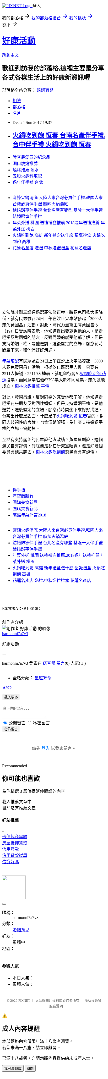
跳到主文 (10, 55)
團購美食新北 (25, 509)
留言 (60, 663)
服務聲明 (56, 1006)
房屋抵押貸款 (14, 843)
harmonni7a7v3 (15, 633)
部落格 (19, 107)
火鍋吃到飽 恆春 (72, 416)
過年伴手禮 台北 (28, 182)
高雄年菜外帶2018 (29, 515)
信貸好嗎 (10, 862)
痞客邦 (49, 663)
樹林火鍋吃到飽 (50, 452)
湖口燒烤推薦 (25, 163)
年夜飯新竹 (23, 496)
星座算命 (43, 678)
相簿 (17, 100)
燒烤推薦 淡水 (26, 170)
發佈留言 (11, 729)
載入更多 (11, 697)
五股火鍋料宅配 (27, 176)
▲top (7, 687)
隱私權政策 (92, 1001)
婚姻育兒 (45, 90)
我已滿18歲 (12, 1069)
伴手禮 (19, 490)
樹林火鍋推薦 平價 (32, 386)
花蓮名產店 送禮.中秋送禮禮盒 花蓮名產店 (52, 248)
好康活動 (19, 40)
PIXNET (24, 1001)
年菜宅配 (10, 361)
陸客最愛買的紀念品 (31, 157)
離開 (30, 1069)
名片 (17, 113)
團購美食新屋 (25, 502)
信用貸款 (10, 849)
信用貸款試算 (14, 855)
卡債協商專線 (14, 836)
